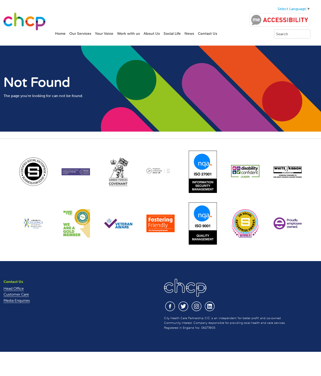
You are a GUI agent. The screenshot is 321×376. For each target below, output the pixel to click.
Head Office (14, 288)
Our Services (80, 33)
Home (60, 33)
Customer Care (16, 294)
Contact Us (207, 33)
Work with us (128, 33)
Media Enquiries (17, 300)
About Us (152, 33)
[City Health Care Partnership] (24, 21)
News (189, 33)
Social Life (172, 33)
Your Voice (104, 33)
